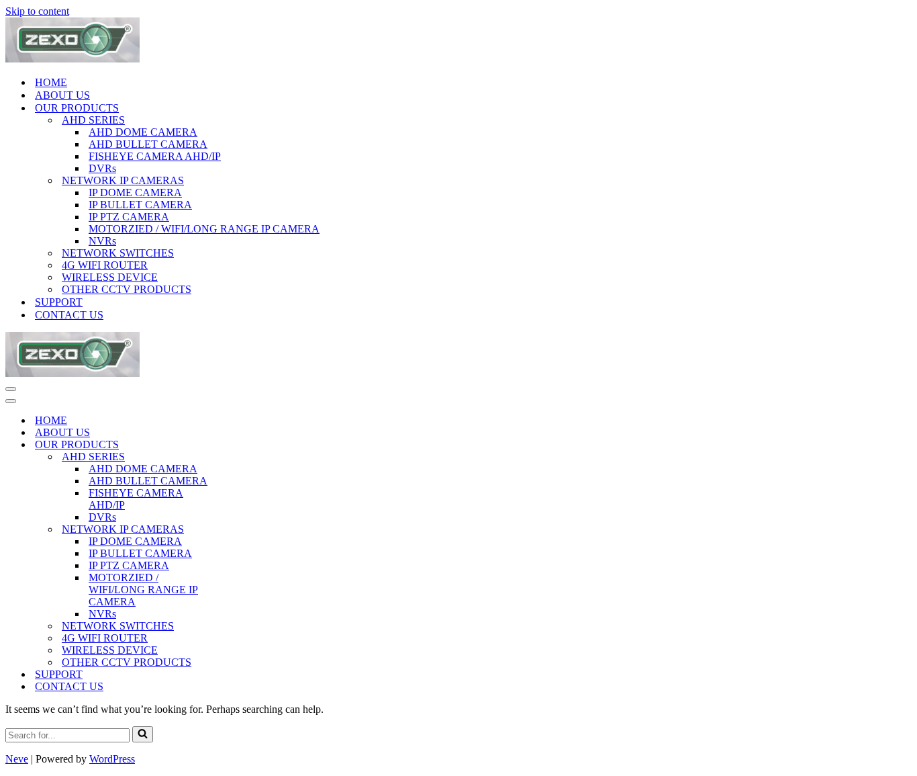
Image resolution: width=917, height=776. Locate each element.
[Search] (142, 734)
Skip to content (37, 11)
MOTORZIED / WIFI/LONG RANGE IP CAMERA (204, 228)
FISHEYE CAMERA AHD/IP (155, 156)
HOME (51, 82)
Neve (16, 759)
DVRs (102, 168)
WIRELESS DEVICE (110, 277)
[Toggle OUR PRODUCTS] (240, 445)
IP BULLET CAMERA (140, 204)
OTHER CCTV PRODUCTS (126, 289)
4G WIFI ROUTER (105, 265)
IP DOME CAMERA (135, 192)
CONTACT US (69, 314)
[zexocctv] (72, 58)
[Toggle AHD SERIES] (240, 457)
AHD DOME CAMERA (143, 132)
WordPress (112, 759)
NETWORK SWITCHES (118, 253)
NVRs (102, 241)
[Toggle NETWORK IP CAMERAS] (240, 529)
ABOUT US (62, 95)
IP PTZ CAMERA (129, 216)
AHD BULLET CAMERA (148, 144)
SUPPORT (59, 302)
